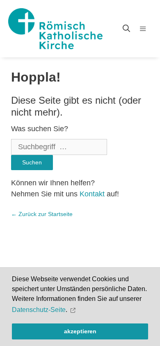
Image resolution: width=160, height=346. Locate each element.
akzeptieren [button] (80, 331)
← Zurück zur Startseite (42, 214)
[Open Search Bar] (126, 28)
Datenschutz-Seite (39, 309)
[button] (74, 310)
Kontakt (92, 194)
